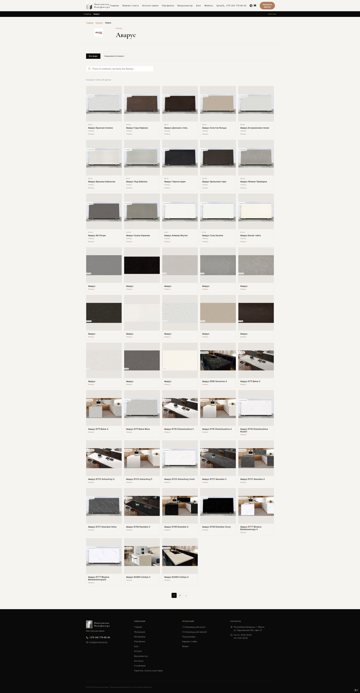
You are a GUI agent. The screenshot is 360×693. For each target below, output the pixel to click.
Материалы (139, 636)
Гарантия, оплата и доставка (148, 670)
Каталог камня (150, 5)
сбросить (272, 14)
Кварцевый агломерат (114, 56)
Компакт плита (130, 5)
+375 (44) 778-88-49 (236, 5)
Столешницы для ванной (194, 632)
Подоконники (188, 636)
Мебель (208, 5)
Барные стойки (189, 641)
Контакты (138, 661)
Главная (114, 5)
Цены (219, 5)
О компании (140, 665)
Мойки (185, 646)
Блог (198, 5)
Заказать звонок (267, 5)
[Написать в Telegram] (251, 5)
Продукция (139, 632)
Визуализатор (185, 5)
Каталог (99, 23)
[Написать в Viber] (255, 5)
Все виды (93, 56)
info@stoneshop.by (98, 642)
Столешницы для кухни (193, 627)
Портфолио (168, 5)
